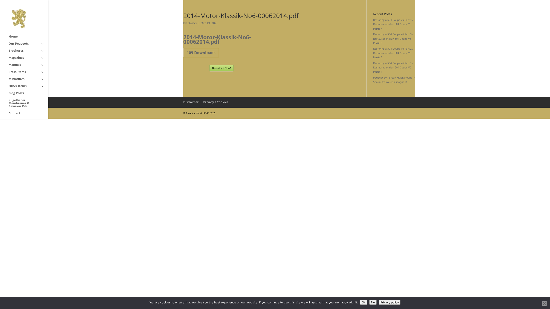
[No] (544, 303)
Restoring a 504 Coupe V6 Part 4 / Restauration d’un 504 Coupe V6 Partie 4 (393, 24)
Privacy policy (389, 302)
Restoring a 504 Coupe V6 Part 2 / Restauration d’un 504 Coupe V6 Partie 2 (393, 53)
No (373, 302)
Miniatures (16, 79)
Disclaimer (191, 102)
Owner (192, 23)
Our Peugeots (19, 43)
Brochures (16, 51)
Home (13, 36)
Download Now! (221, 68)
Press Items (17, 72)
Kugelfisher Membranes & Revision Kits (19, 103)
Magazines (16, 58)
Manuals (15, 65)
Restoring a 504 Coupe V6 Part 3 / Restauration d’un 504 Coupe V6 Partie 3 (393, 38)
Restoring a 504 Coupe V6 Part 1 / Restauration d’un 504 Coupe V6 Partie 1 (393, 67)
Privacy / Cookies (215, 102)
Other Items (18, 86)
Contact (14, 113)
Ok (363, 302)
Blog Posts (16, 93)
